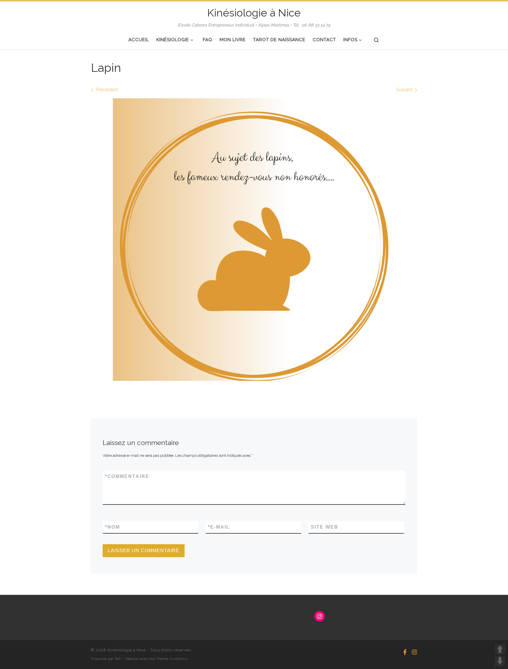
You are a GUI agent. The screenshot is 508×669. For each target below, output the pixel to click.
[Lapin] (254, 239)
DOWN (500, 661)
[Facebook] (405, 652)
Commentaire (127, 476)
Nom (112, 526)
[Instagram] (414, 652)
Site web (324, 526)
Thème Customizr (172, 659)
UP (500, 649)
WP (118, 659)
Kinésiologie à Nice (127, 650)
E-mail (219, 526)
